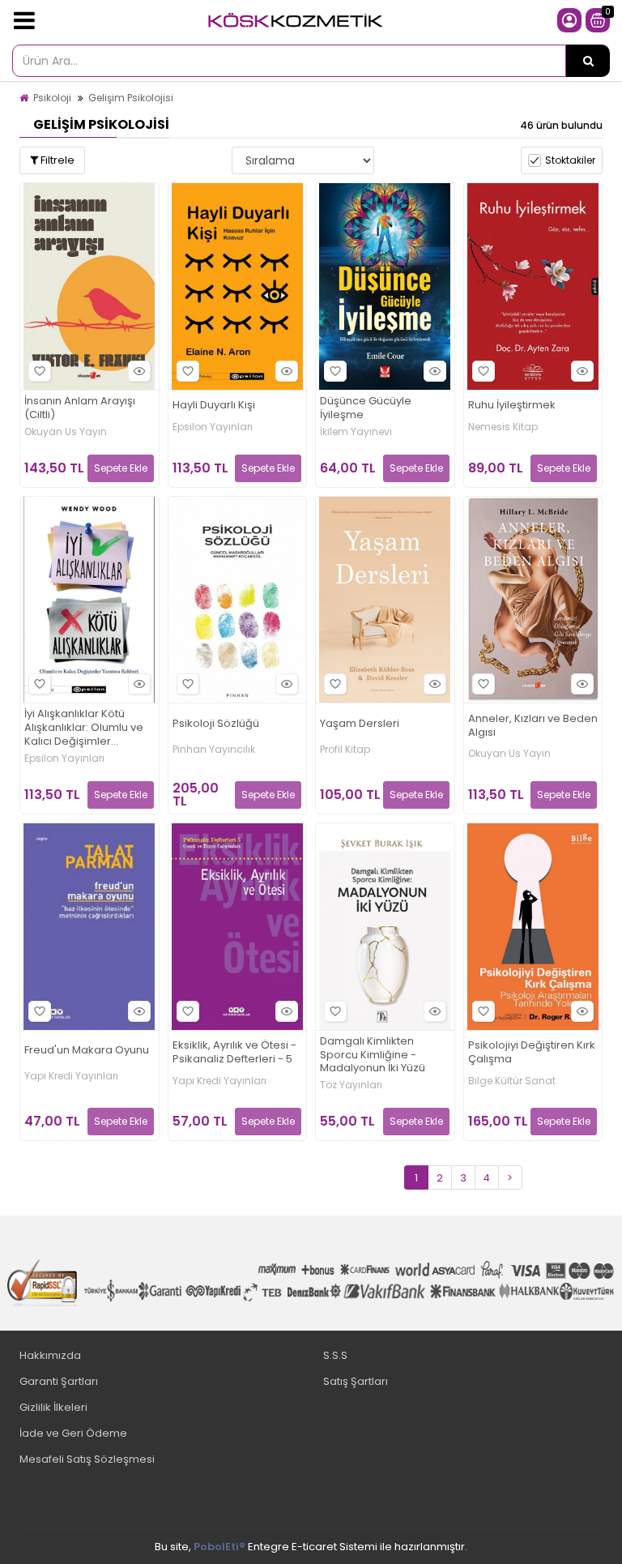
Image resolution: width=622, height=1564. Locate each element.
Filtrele (56, 160)
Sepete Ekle (120, 468)
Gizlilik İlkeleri (53, 1407)
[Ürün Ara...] (588, 61)
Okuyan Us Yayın (65, 432)
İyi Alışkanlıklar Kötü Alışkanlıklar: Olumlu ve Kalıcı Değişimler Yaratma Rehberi (83, 728)
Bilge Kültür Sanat (512, 1081)
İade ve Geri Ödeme (73, 1433)
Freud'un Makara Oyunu (86, 1051)
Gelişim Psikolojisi (130, 98)
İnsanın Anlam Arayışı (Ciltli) (79, 408)
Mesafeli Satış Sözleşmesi (87, 1459)
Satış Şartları (355, 1381)
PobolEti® (219, 1546)
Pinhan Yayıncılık (214, 749)
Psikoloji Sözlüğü (216, 724)
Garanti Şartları (58, 1381)
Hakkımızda (50, 1355)
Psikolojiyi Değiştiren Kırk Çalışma (531, 1052)
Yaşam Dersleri (359, 724)
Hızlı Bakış (139, 371)
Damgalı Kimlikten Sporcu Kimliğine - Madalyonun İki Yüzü (372, 1055)
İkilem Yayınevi (356, 432)
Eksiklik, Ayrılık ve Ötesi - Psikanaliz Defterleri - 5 (234, 1052)
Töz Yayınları (351, 1085)
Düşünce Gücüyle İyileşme (365, 408)
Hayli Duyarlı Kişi (214, 405)
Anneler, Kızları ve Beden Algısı (533, 726)
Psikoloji (52, 98)
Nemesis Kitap (503, 427)
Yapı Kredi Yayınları (71, 1076)
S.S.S (335, 1355)
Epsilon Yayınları (213, 427)
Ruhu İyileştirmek (512, 405)
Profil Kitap (345, 749)
